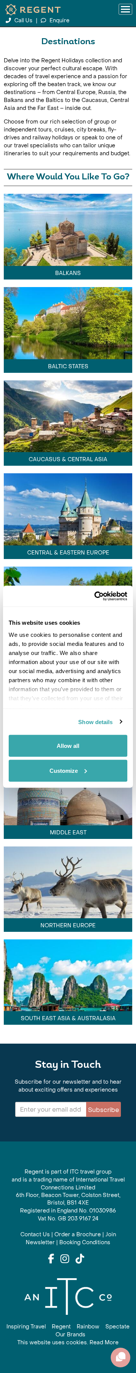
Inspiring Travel (26, 1326)
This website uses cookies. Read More (68, 1342)
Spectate (117, 1326)
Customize (63, 770)
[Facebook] (51, 1259)
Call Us (23, 20)
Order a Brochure (77, 1234)
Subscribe (103, 1110)
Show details (95, 721)
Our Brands (70, 1334)
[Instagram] (64, 1259)
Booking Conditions (84, 1242)
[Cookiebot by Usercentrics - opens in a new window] (96, 596)
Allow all (68, 746)
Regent (61, 1326)
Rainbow (88, 1326)
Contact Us (35, 1234)
